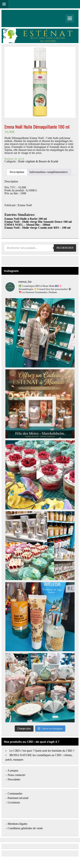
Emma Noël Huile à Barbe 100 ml (25, 218)
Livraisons (14, 802)
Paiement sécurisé (18, 798)
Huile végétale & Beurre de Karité (38, 161)
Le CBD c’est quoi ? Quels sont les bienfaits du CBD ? (41, 750)
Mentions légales (17, 823)
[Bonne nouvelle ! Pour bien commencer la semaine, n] (40, 616)
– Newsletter (12, 779)
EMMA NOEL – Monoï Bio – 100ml (27, 224)
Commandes (15, 793)
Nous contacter (16, 775)
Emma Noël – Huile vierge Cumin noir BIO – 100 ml (37, 227)
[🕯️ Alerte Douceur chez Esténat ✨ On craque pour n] (40, 474)
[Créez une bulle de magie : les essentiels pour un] (40, 687)
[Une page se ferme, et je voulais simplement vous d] (40, 332)
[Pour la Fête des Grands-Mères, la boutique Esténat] (40, 545)
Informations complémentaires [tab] (48, 172)
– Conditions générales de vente (24, 828)
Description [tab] (17, 172)
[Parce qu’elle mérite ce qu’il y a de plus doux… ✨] (40, 403)
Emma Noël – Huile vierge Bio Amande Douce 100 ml (38, 221)
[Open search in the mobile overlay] (40, 248)
